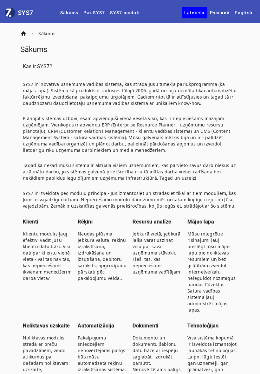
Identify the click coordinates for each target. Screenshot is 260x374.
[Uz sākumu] (23, 33)
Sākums (46, 33)
